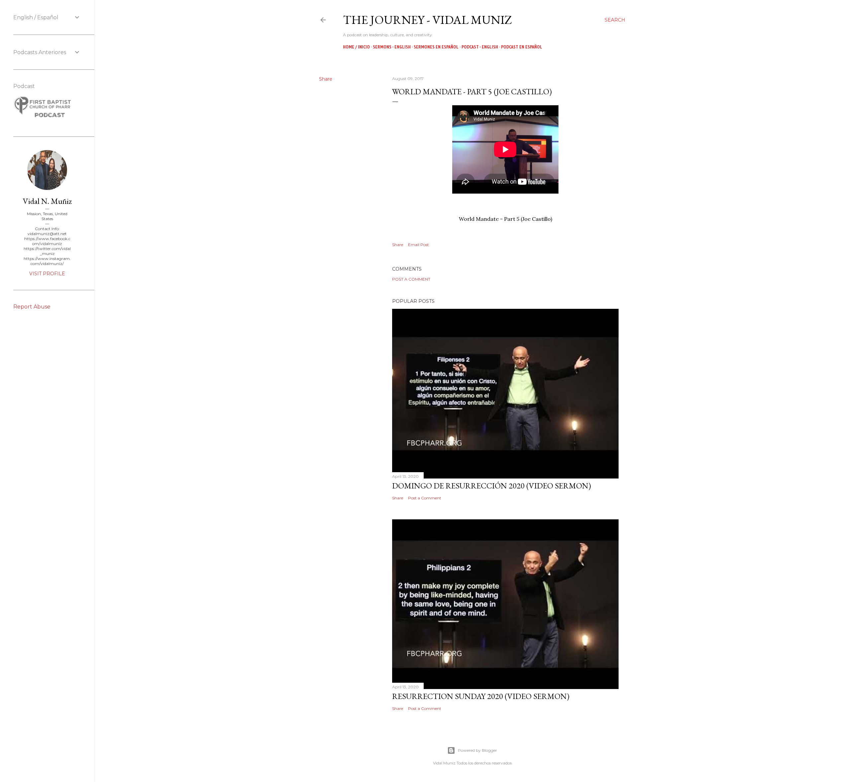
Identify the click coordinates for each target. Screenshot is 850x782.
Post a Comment (411, 279)
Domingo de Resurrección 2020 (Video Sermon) (491, 485)
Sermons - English (392, 47)
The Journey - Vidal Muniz (427, 20)
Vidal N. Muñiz (47, 201)
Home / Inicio (356, 47)
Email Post (418, 244)
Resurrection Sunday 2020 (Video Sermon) (480, 696)
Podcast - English (480, 47)
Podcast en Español (521, 47)
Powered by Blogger (477, 750)
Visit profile (47, 274)
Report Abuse (31, 307)
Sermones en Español (436, 47)
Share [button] (325, 79)
